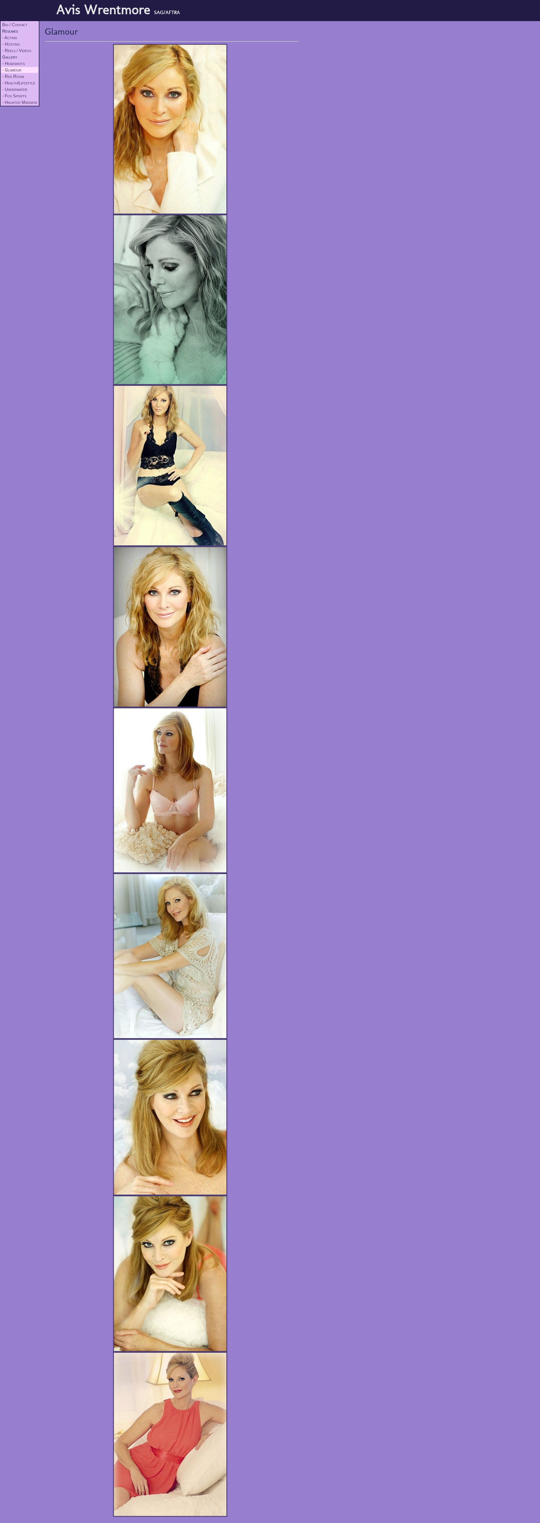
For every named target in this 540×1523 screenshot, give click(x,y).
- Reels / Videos (16, 50)
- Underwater (14, 89)
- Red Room (13, 76)
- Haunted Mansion (19, 102)
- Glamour (11, 70)
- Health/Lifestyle (18, 82)
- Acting (9, 37)
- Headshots (13, 63)
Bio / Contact (15, 24)
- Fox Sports (14, 95)
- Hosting (11, 44)
